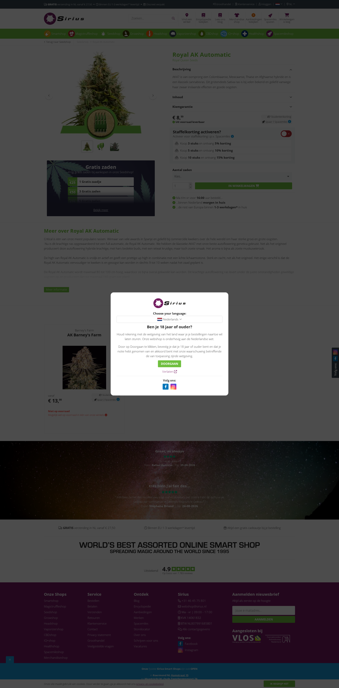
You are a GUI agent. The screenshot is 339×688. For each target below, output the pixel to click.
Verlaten (168, 372)
